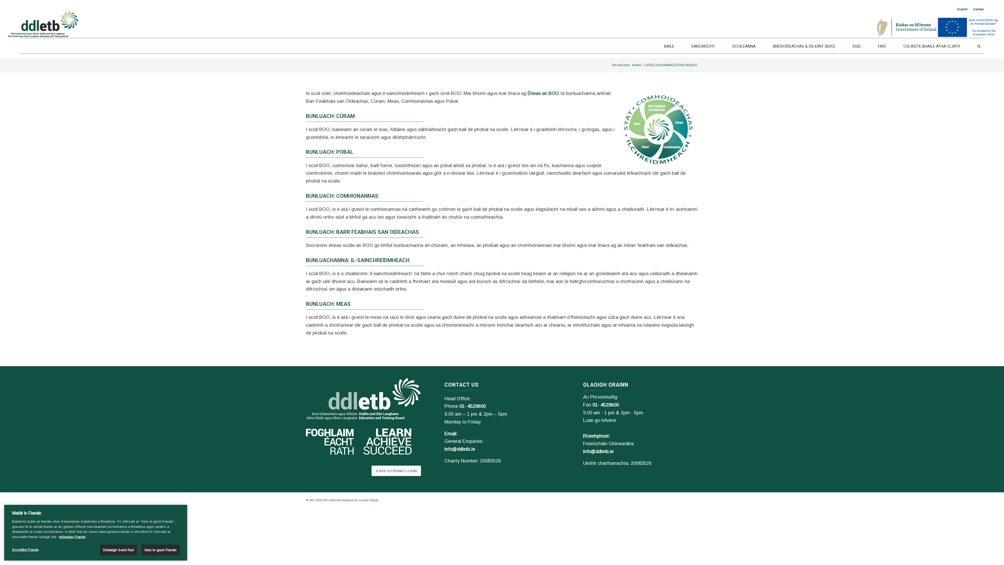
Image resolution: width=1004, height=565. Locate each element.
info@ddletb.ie (459, 449)
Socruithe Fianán (25, 550)
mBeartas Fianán (72, 537)
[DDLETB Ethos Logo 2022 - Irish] (657, 128)
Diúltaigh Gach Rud (118, 550)
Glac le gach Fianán (160, 550)
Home (636, 65)
